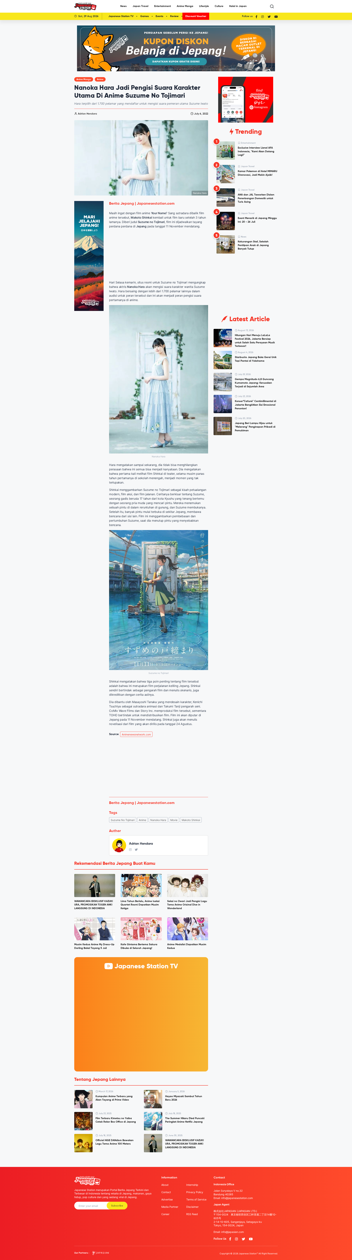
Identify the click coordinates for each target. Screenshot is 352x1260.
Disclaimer (192, 1206)
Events (159, 16)
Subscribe (117, 1205)
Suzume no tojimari (123, 820)
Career (165, 1214)
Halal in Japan (238, 6)
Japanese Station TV (120, 16)
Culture (219, 6)
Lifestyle (204, 6)
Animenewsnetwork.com (136, 734)
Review (174, 16)
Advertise (167, 1199)
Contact (166, 1192)
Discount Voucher (195, 16)
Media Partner (169, 1206)
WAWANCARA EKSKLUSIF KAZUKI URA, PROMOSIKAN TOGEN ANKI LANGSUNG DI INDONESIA (93, 905)
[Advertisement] (158, 767)
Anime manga (83, 79)
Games (144, 16)
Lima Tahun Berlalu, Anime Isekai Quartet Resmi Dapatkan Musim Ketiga (140, 905)
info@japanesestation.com (237, 1198)
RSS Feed (192, 1214)
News (123, 6)
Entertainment (162, 6)
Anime (100, 79)
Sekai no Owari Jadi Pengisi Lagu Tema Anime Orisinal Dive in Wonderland (187, 905)
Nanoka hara (158, 820)
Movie (173, 820)
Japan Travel (140, 6)
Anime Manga (185, 6)
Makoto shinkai (191, 820)
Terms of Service (196, 1199)
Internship (192, 1184)
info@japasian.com (232, 1231)
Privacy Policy (194, 1192)
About (164, 1184)
